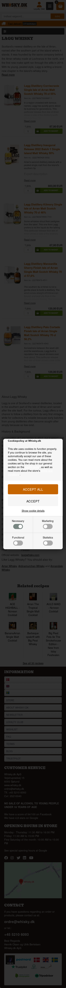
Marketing (48, 521)
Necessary (18, 521)
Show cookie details (33, 510)
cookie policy (32, 467)
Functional (18, 537)
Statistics (48, 537)
